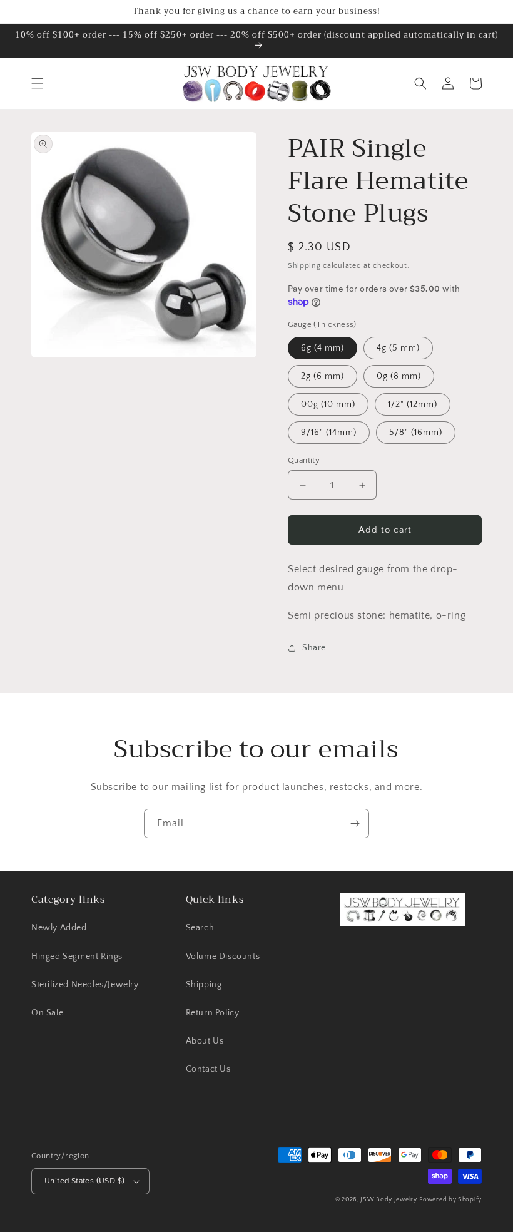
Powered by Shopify (450, 1199)
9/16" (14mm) (329, 433)
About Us (205, 1041)
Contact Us (208, 1069)
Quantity (304, 460)
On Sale (47, 1013)
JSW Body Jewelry (388, 1199)
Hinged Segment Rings (77, 957)
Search (200, 928)
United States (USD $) (84, 1180)
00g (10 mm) (328, 404)
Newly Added (59, 928)
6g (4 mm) (322, 348)
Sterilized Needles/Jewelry (85, 985)
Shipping (304, 266)
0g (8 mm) (399, 376)
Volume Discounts (223, 957)
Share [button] (314, 648)
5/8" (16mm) (415, 433)
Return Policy (213, 1013)
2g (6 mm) (322, 376)
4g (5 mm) (398, 348)
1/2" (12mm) (412, 404)
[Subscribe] (354, 823)
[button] (37, 83)
